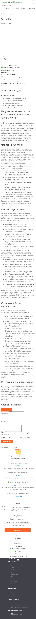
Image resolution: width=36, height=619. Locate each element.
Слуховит (18, 554)
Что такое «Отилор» (10, 102)
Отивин (18, 538)
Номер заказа (4, 413)
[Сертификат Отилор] (6, 59)
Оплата (23, 8)
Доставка (16, 8)
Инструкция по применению (13, 107)
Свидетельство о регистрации (18, 456)
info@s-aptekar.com (16, 605)
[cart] (33, 2)
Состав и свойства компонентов (14, 105)
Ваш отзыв (4, 431)
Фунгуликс (18, 546)
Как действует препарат (12, 103)
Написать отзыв (15, 67)
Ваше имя (3, 421)
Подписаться (18, 530)
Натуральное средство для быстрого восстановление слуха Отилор (15, 99)
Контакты (32, 8)
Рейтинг (3, 437)
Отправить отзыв (7, 441)
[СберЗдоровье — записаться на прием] (18, 2)
